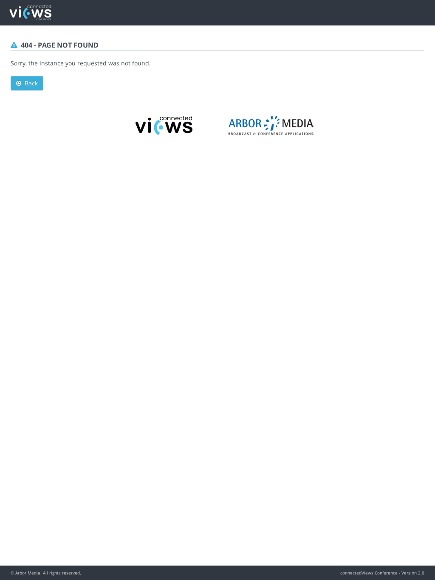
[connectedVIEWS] (164, 125)
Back (29, 83)
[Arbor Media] (271, 125)
